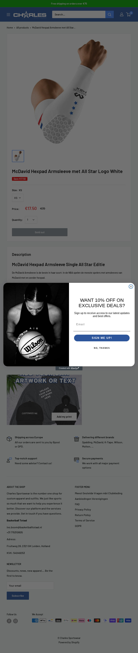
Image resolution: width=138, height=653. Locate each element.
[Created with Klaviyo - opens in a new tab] (69, 368)
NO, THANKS (102, 348)
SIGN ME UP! (102, 337)
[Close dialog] (131, 287)
